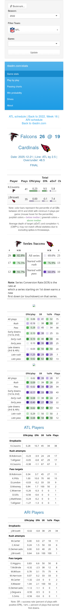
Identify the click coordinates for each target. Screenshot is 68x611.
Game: (11, 38)
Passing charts (14, 86)
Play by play (13, 80)
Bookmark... (18, 6)
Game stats (13, 73)
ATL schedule (17, 116)
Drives (10, 99)
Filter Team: (14, 23)
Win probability (14, 92)
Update (34, 52)
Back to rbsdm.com (34, 123)
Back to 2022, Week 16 (43, 116)
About (10, 105)
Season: (12, 10)
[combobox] (15, 15)
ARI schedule (34, 120)
